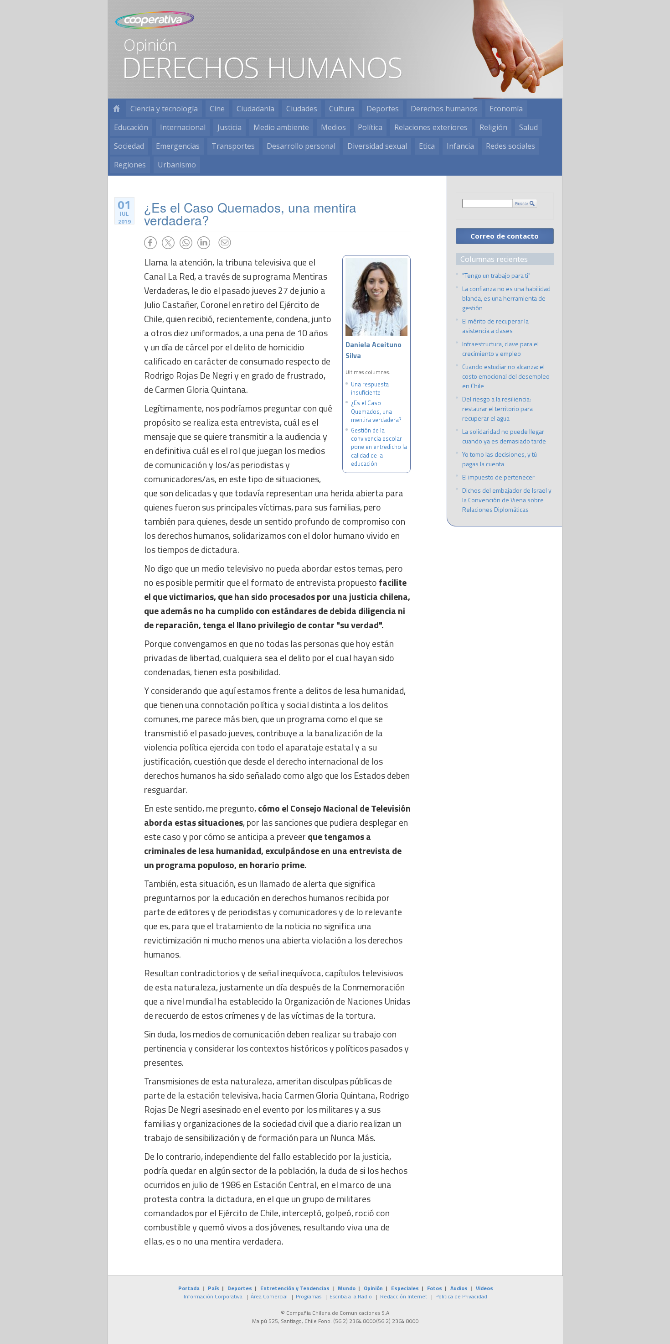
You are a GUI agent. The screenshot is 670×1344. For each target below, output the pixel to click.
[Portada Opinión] (116, 108)
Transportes (233, 146)
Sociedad (129, 146)
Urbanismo (177, 165)
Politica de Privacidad (461, 1296)
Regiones (130, 165)
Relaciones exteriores (431, 127)
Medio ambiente (281, 127)
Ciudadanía (255, 109)
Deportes (382, 109)
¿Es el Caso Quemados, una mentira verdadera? (376, 411)
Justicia (229, 127)
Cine (217, 109)
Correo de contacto (504, 235)
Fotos (434, 1288)
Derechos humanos (444, 109)
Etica (427, 146)
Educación (131, 127)
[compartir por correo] (224, 242)
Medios (333, 127)
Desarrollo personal (301, 146)
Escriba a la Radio (351, 1296)
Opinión (373, 1288)
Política (370, 127)
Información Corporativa (213, 1296)
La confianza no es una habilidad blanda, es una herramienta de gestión (506, 298)
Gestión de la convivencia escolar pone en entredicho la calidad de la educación (379, 447)
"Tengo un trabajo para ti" (496, 275)
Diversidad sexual (377, 146)
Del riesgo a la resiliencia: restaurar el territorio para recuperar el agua (497, 408)
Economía (506, 109)
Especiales (405, 1288)
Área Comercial (269, 1296)
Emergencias (178, 146)
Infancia (460, 146)
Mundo (347, 1288)
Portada (189, 1288)
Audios (459, 1288)
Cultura (342, 109)
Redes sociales (510, 146)
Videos (484, 1288)
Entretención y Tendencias (295, 1288)
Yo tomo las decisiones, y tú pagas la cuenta (499, 459)
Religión (493, 127)
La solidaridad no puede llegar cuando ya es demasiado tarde (504, 436)
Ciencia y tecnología (164, 109)
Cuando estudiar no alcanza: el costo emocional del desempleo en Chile (506, 376)
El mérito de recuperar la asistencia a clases (495, 325)
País (213, 1288)
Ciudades (301, 109)
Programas (308, 1296)
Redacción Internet (403, 1296)
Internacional (183, 127)
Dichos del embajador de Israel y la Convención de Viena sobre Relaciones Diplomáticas (506, 499)
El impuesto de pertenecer (498, 477)
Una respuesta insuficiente (370, 388)
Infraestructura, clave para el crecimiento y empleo (500, 348)
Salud (528, 127)
